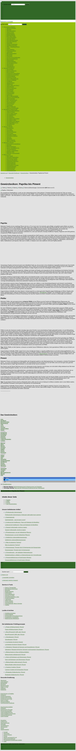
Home (5, 7)
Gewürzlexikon (10, 82)
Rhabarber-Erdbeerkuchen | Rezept (14, 674)
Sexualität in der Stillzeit (13, 121)
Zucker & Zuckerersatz (12, 108)
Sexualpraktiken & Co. (12, 122)
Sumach (3, 464)
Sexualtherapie (11, 124)
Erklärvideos (8, 593)
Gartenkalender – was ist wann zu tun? (15, 519)
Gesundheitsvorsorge (12, 40)
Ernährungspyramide (6, 697)
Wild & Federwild (11, 106)
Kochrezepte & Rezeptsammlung (13, 616)
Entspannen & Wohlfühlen (13, 144)
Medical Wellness (11, 146)
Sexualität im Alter (11, 120)
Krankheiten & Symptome (11, 617)
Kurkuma (3, 438)
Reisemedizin (10, 60)
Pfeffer (2, 450)
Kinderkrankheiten (11, 166)
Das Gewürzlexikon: (11, 504)
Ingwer (2, 430)
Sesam (2, 463)
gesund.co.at (4, 173)
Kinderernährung (11, 162)
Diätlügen (3, 688)
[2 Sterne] (8, 187)
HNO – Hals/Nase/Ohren (13, 47)
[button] (6, 478)
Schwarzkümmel (5, 460)
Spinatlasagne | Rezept (11, 639)
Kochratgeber (10, 89)
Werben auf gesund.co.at (10, 737)
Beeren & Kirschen (11, 70)
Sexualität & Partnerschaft (10, 13)
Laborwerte (9, 52)
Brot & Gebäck (10, 72)
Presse (5, 736)
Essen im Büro (4, 700)
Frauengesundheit (11, 37)
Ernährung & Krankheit (13, 74)
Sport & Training (11, 140)
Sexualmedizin (10, 117)
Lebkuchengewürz (6, 439)
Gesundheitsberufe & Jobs (12, 597)
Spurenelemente (5, 723)
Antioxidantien (4, 681)
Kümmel (3, 436)
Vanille (2, 471)
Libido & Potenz (11, 112)
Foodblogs (9, 81)
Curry (2, 426)
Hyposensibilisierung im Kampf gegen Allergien (17, 560)
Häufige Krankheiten (12, 44)
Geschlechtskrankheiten (13, 110)
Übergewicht (4, 727)
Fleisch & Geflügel (11, 80)
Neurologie (9, 54)
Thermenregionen (11, 149)
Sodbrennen (4, 721)
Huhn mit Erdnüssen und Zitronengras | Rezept (17, 659)
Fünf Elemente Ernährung (7, 703)
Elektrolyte (3, 689)
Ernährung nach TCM (6, 699)
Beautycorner (10, 128)
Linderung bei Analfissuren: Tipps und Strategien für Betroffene (21, 524)
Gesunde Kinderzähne (12, 157)
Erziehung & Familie (12, 158)
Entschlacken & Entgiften (7, 693)
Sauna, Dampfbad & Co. (13, 148)
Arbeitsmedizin (10, 33)
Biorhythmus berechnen (11, 589)
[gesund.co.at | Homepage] (5, 1)
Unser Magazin (8, 12)
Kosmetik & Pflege (11, 134)
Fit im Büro (9, 129)
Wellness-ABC (10, 152)
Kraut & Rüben (10, 92)
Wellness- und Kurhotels (13, 153)
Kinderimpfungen (11, 164)
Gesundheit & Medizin (9, 8)
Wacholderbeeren (6, 472)
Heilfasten (3, 708)
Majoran (3, 443)
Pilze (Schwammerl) (12, 100)
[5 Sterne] (25, 187)
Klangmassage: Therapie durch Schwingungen (17, 550)
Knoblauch (4, 434)
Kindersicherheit (11, 168)
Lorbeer (3, 440)
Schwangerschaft (11, 170)
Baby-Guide (10, 156)
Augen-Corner (10, 32)
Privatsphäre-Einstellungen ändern (13, 740)
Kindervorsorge (11, 169)
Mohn (2, 444)
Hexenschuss (43, 353)
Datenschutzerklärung (9, 738)
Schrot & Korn (10, 104)
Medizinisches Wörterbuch (12, 618)
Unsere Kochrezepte (9, 11)
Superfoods (10, 105)
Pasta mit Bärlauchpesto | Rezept (14, 629)
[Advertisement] (38, 209)
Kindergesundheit (11, 51)
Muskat (3, 446)
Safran (2, 455)
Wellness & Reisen (9, 16)
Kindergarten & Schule (12, 165)
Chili (2, 424)
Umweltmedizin (11, 66)
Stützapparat (10, 65)
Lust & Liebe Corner (12, 113)
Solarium (9, 137)
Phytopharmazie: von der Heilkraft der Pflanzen (17, 535)
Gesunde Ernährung (9, 9)
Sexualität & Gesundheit (13, 118)
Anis (2, 419)
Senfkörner (4, 462)
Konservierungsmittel (6, 711)
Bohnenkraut (4, 423)
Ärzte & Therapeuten (10, 587)
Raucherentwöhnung (12, 58)
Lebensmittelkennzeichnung (8, 713)
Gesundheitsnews (10, 594)
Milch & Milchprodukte (12, 96)
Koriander (3, 435)
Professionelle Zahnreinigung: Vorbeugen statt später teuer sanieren (23, 514)
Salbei (2, 456)
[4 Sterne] (19, 187)
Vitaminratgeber (5, 729)
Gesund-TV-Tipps (9, 595)
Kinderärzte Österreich (12, 161)
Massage (9, 145)
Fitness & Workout (11, 132)
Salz (2, 458)
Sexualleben (10, 116)
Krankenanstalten (9, 598)
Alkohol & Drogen (11, 28)
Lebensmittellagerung (6, 715)
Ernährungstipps (11, 76)
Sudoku (7, 605)
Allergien (9, 29)
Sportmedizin (10, 64)
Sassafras (3, 459)
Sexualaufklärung (11, 114)
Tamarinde (4, 468)
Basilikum (3, 420)
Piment (3, 451)
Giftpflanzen (10, 84)
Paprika (3, 448)
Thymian (3, 470)
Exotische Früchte (11, 77)
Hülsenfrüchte (10, 86)
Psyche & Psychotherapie (13, 57)
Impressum (6, 733)
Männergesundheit (11, 53)
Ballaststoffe (4, 683)
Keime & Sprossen (11, 88)
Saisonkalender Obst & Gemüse (13, 603)
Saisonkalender (11, 102)
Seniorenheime (9, 602)
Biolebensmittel (5, 685)
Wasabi (3, 474)
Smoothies (3, 720)
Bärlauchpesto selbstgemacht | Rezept (15, 654)
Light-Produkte (4, 716)
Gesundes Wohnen (12, 41)
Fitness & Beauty (8, 15)
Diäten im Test (4, 687)
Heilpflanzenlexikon (12, 45)
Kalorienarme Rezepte (6, 709)
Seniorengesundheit (12, 62)
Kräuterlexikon (10, 93)
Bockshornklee (5, 422)
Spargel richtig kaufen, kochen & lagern (15, 530)
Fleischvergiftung (5, 701)
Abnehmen (3, 680)
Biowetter (7, 590)
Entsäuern (3, 695)
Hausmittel (9, 43)
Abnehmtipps (10, 69)
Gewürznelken (5, 428)
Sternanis (3, 466)
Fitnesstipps (10, 130)
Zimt (2, 475)
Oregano (3, 447)
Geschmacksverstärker (7, 707)
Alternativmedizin (11, 31)
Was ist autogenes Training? (12, 545)
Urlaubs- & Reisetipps (12, 150)
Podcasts (6, 19)
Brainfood (3, 684)
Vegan (2, 728)
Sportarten (9, 138)
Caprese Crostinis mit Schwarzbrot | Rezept (16, 669)
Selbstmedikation (11, 61)
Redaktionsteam (7, 484)
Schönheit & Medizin (12, 136)
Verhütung (9, 125)
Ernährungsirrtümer (6, 696)
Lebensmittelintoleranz (7, 712)
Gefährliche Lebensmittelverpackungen (15, 540)
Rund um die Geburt (12, 160)
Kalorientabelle (9, 614)
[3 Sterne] (14, 187)
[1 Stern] (3, 187)
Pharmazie (9, 56)
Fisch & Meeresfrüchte (12, 78)
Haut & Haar (10, 133)
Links (5, 741)
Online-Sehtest (9, 601)
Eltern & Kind (7, 17)
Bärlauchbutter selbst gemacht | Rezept (15, 664)
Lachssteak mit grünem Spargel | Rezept (15, 644)
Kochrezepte (10, 90)
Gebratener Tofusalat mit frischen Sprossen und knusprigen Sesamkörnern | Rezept (27, 649)
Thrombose (42, 292)
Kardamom (4, 432)
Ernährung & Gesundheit (13, 73)
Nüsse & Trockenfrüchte (13, 97)
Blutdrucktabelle (11, 35)
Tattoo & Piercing (11, 141)
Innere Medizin (10, 49)
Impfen (8, 48)
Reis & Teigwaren (11, 101)
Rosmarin (3, 452)
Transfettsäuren (5, 725)
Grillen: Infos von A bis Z (13, 85)
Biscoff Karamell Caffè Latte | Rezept (14, 634)
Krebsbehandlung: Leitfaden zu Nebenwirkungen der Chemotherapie (23, 555)
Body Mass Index (11, 36)
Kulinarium (9, 94)
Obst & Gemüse (11, 98)
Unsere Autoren (8, 734)
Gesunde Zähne (11, 39)
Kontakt (6, 732)
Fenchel (3, 427)
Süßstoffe (3, 724)
